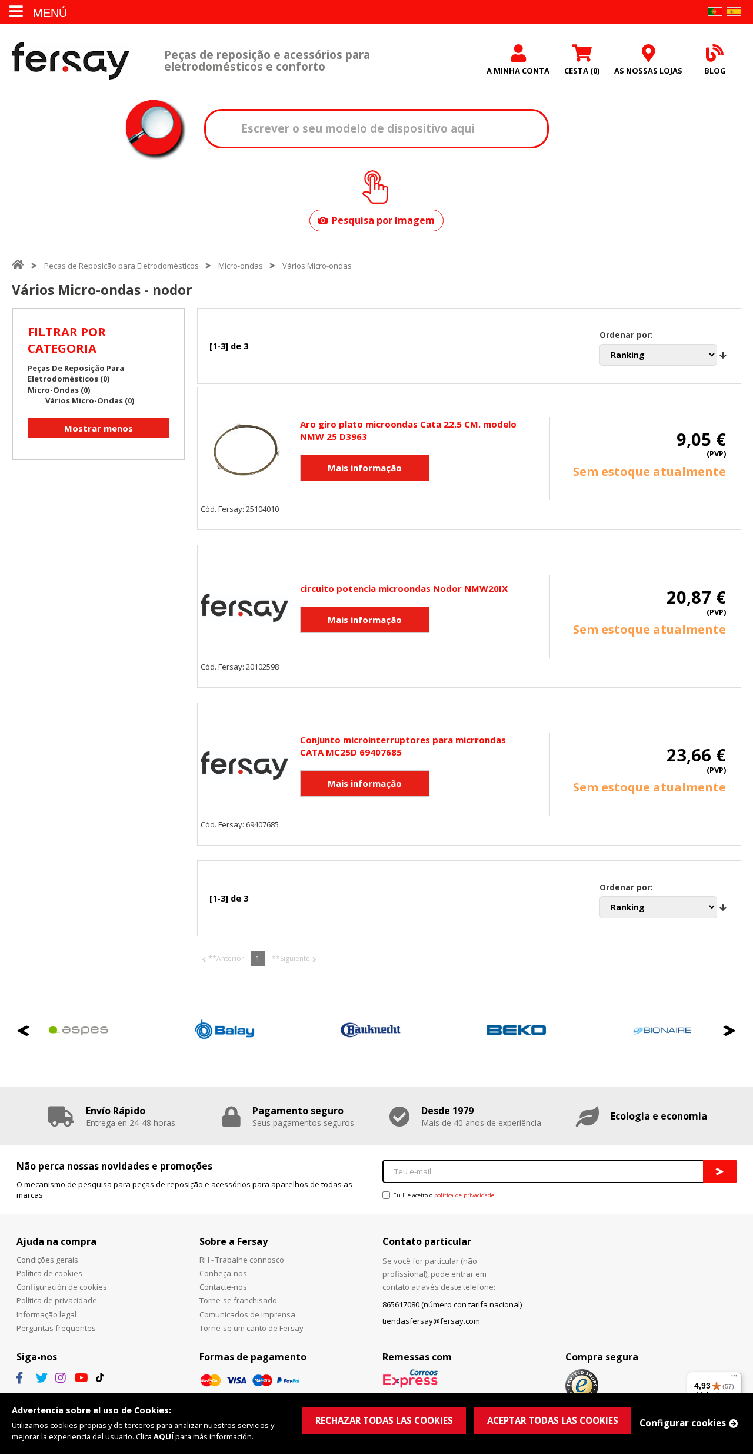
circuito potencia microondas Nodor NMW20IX (404, 588)
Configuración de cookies (61, 1286)
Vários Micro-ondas (317, 265)
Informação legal (46, 1314)
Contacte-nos (223, 1286)
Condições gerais (47, 1259)
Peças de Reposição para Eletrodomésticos (121, 265)
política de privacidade (464, 1195)
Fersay (70, 60)
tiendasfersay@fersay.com (431, 1321)
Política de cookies (49, 1273)
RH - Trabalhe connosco (241, 1259)
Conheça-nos (223, 1273)
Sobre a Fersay (233, 1241)
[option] (196, 1030)
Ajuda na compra (56, 1241)
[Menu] (734, 1379)
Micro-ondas (240, 265)
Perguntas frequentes (56, 1328)
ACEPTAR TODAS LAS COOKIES (552, 1420)
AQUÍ (164, 1436)
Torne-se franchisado (238, 1300)
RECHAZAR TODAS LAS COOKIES (384, 1420)
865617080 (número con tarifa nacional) (452, 1304)
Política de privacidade (56, 1300)
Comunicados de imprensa (247, 1314)
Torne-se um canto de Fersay (251, 1328)
